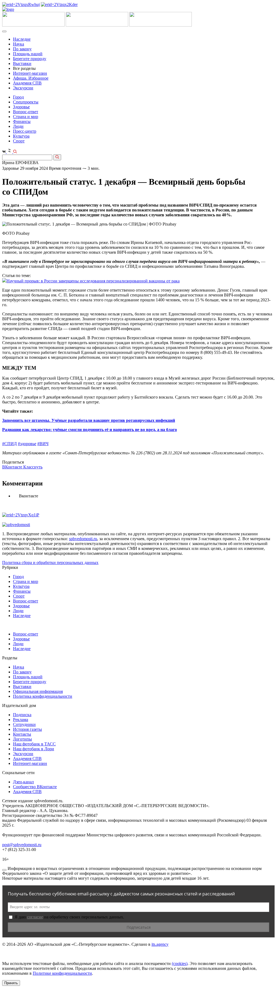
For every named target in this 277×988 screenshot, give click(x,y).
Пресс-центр (24, 131)
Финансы (22, 121)
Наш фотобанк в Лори (33, 748)
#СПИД (9, 443)
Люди (18, 126)
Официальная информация (38, 691)
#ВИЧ (42, 443)
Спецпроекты (25, 102)
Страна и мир (25, 116)
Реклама (20, 719)
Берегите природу (29, 58)
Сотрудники (24, 724)
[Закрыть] (4, 870)
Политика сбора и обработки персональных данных (50, 562)
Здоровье (21, 107)
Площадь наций (27, 53)
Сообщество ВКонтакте (35, 786)
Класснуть (32, 467)
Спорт (19, 141)
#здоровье (27, 443)
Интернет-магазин (30, 73)
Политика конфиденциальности (42, 696)
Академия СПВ (27, 83)
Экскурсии (23, 88)
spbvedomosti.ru (83, 538)
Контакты (22, 734)
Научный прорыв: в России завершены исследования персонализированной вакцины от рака (93, 281)
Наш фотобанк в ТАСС (34, 744)
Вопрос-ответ (25, 111)
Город (18, 97)
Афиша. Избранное (30, 78)
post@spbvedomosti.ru (21, 844)
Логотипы (22, 739)
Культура (21, 136)
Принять (11, 983)
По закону (22, 49)
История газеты (27, 729)
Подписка (22, 714)
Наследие (22, 39)
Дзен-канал (23, 782)
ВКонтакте (12, 467)
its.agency (160, 944)
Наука (18, 44)
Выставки (22, 63)
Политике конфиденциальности (62, 973)
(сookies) (179, 963)
